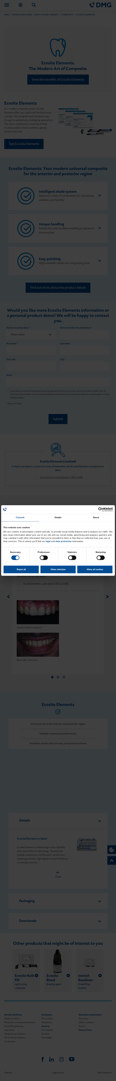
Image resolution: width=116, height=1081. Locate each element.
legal (48, 541)
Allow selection (58, 569)
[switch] (44, 557)
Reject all (21, 569)
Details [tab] (58, 517)
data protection (63, 541)
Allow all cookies (95, 569)
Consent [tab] (20, 517)
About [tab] (96, 517)
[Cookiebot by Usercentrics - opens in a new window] (100, 509)
